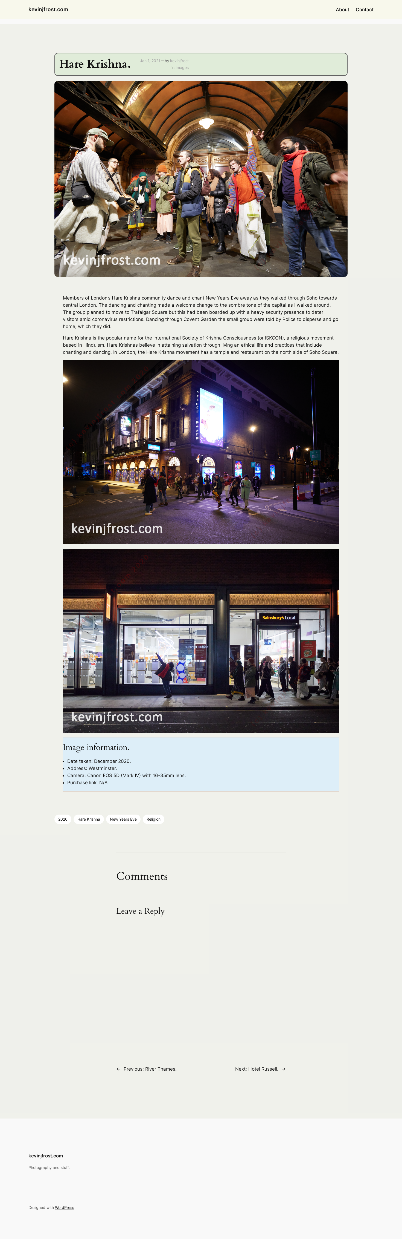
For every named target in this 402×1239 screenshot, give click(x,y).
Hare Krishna (88, 819)
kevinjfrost (179, 60)
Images (182, 67)
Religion (154, 819)
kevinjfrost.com (48, 9)
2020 (63, 819)
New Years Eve (123, 819)
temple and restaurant (238, 352)
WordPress (64, 1207)
